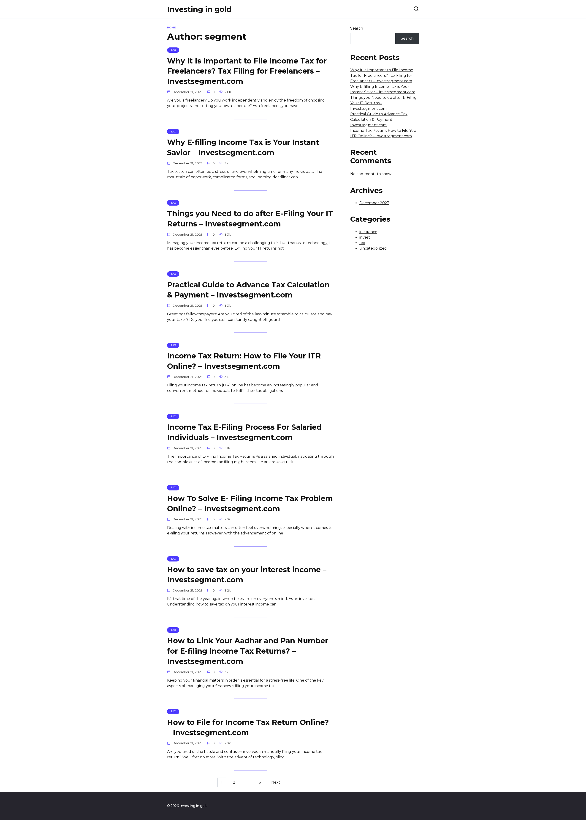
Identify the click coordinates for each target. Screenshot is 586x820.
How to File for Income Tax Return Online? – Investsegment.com (248, 727)
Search (356, 28)
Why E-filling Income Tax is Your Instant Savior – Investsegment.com (243, 147)
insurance (368, 232)
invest (364, 237)
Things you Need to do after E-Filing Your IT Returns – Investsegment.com (250, 218)
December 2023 (374, 203)
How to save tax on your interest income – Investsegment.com (246, 574)
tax (362, 243)
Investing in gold (199, 9)
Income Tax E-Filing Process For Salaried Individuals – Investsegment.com (244, 432)
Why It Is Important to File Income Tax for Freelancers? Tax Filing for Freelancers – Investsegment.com (247, 71)
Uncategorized (373, 248)
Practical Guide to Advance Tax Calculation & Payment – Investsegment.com (248, 290)
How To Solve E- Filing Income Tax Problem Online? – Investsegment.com (250, 503)
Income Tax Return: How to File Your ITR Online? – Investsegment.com (244, 361)
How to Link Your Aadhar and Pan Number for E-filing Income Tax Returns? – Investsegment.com (247, 651)
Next (275, 782)
